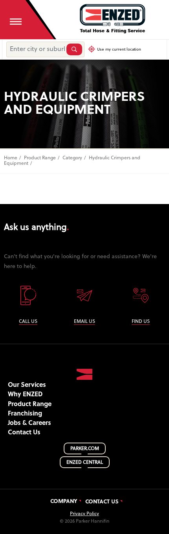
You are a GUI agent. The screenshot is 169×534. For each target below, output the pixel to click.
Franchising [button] (25, 413)
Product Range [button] (29, 404)
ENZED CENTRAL (84, 462)
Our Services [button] (27, 385)
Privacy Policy (84, 514)
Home (10, 158)
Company (63, 502)
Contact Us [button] (24, 432)
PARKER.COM (84, 449)
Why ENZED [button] (25, 394)
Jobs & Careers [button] (29, 423)
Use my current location (119, 49)
